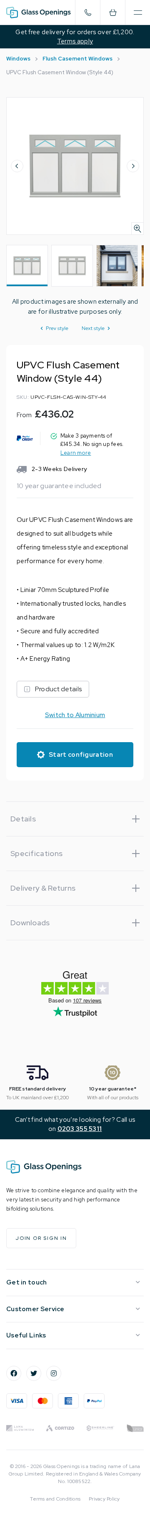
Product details (58, 689)
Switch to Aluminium (75, 715)
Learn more (75, 452)
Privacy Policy (104, 1499)
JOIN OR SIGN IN (41, 1238)
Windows (18, 58)
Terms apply (75, 41)
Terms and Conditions (55, 1499)
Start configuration (81, 754)
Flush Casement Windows (77, 58)
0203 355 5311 (80, 1129)
